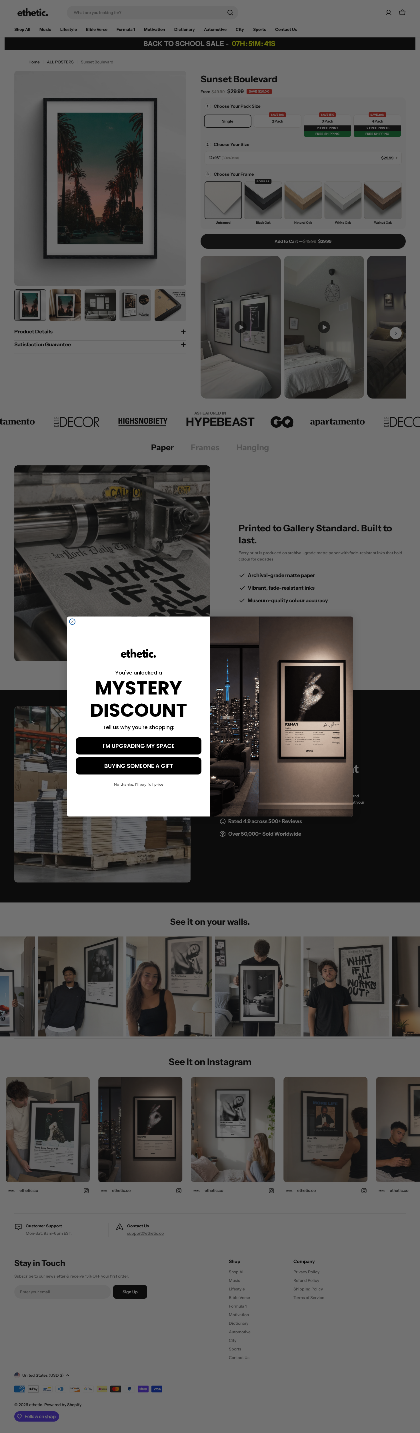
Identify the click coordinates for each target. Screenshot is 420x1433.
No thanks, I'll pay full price (138, 784)
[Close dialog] (72, 622)
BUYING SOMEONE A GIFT (138, 766)
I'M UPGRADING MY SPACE (139, 746)
